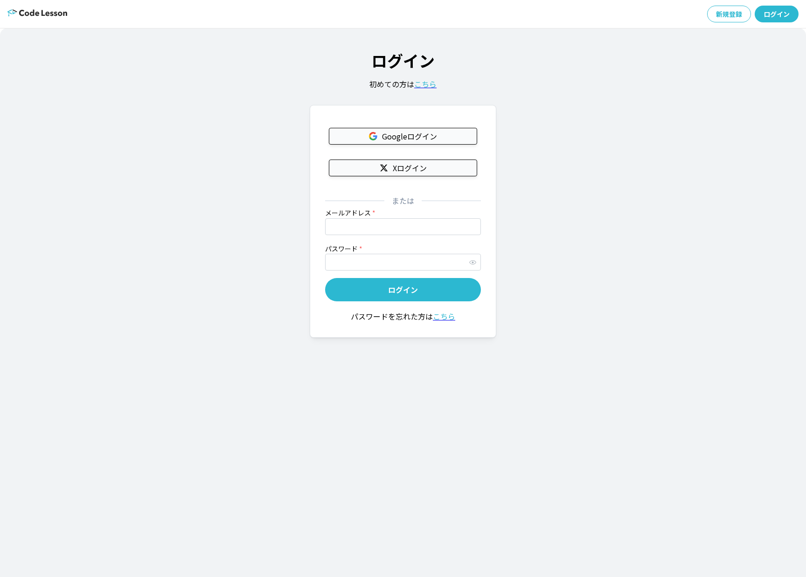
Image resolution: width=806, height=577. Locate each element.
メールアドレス (350, 212)
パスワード (343, 248)
